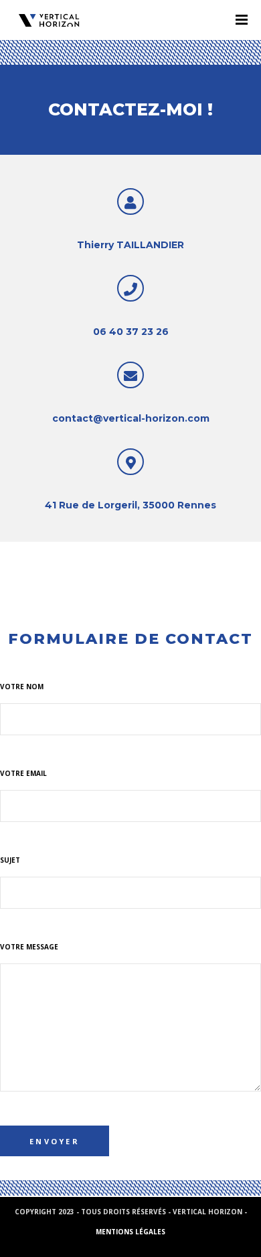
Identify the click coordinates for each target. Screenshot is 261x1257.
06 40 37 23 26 (131, 332)
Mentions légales (130, 1231)
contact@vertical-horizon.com (130, 418)
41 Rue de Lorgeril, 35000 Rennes (130, 505)
